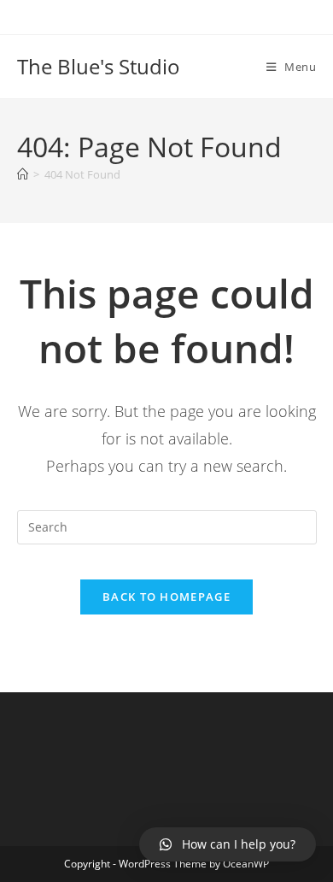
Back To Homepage (166, 596)
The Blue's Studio (98, 66)
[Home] (22, 174)
